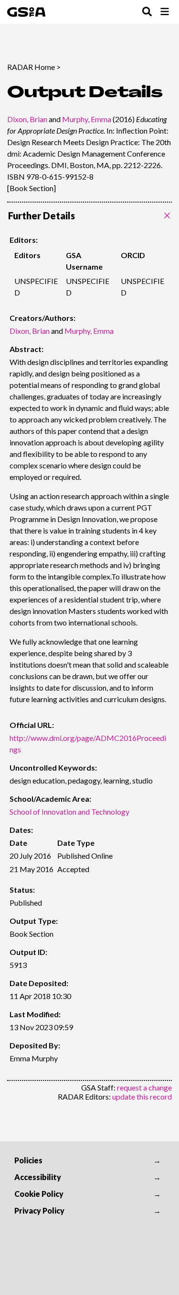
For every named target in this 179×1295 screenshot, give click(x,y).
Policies (28, 1160)
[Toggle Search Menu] (147, 12)
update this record (142, 1096)
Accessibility (37, 1176)
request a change (144, 1087)
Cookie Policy (38, 1193)
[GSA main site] (26, 12)
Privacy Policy (39, 1210)
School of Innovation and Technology (69, 811)
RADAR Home (31, 66)
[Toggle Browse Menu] (165, 12)
